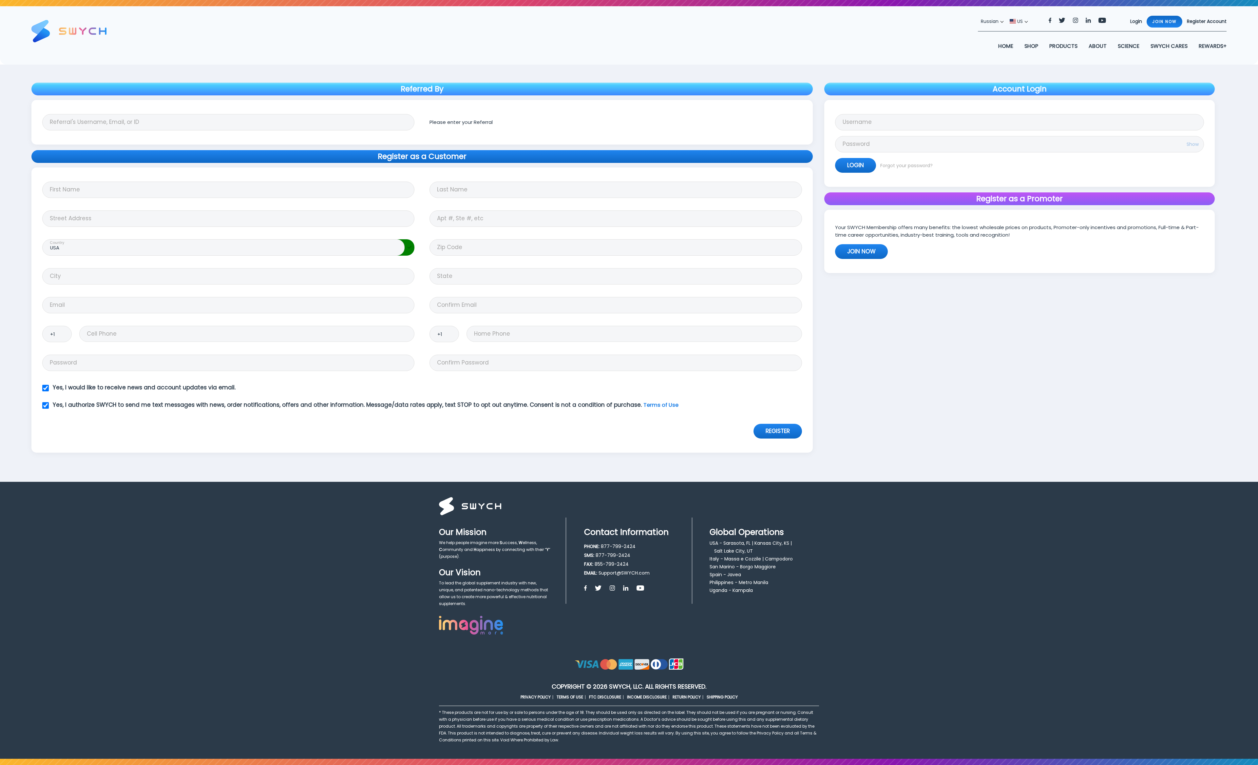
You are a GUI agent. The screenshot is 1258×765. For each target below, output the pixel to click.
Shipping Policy (722, 697)
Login (855, 165)
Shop (1031, 46)
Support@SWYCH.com (624, 573)
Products (1063, 46)
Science (1128, 46)
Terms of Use (660, 405)
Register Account (1207, 21)
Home (1005, 46)
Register (778, 431)
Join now (1164, 21)
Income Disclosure (647, 697)
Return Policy (687, 697)
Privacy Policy (536, 697)
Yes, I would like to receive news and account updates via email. (144, 387)
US (1019, 21)
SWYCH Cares (1169, 46)
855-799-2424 (612, 564)
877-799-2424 (618, 546)
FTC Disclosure (605, 697)
